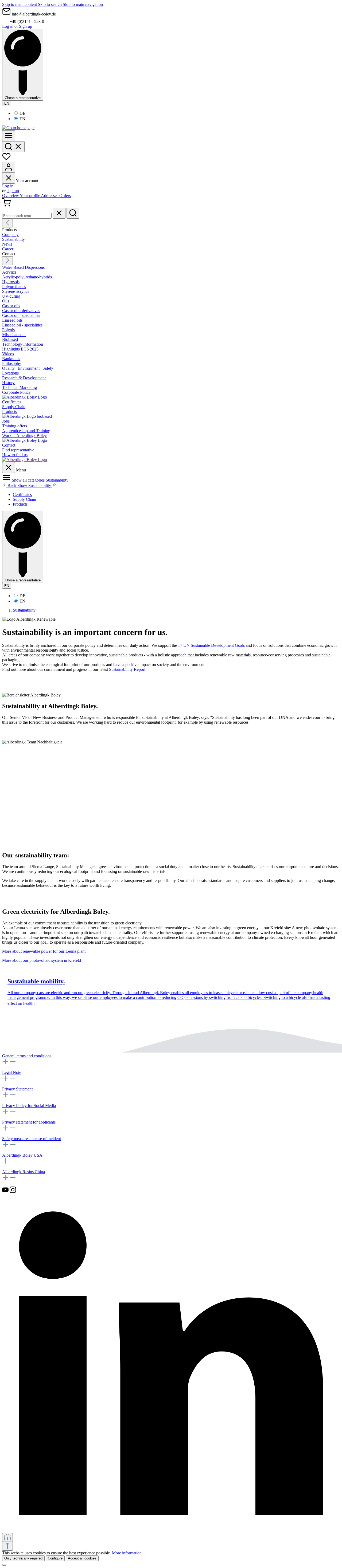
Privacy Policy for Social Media (29, 1105)
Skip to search (50, 4)
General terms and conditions (26, 1056)
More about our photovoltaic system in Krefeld (41, 960)
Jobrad (133, 992)
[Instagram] (13, 1192)
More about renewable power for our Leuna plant (44, 951)
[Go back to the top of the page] (7, 1546)
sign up (13, 190)
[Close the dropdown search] (59, 213)
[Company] (24, 397)
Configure (55, 1558)
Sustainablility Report (127, 669)
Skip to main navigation (83, 4)
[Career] (24, 440)
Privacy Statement (17, 1089)
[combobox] (27, 216)
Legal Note (11, 1072)
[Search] (13, 146)
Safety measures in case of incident (31, 1138)
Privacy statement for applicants (29, 1122)
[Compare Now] (7, 1537)
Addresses (50, 195)
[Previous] (7, 223)
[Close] (4, 1565)
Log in (8, 26)
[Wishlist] (6, 159)
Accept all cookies (82, 1558)
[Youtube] (6, 1192)
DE (22, 113)
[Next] (7, 260)
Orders (65, 195)
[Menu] (8, 135)
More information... (128, 1553)
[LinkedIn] (171, 1530)
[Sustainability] (27, 416)
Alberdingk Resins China (23, 1171)
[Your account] (8, 167)
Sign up (25, 26)
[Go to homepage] (18, 127)
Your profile (30, 195)
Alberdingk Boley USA (22, 1155)
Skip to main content (20, 4)
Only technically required (23, 1558)
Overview (11, 195)
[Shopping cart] (6, 205)
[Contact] (24, 459)
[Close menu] (8, 178)
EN (22, 118)
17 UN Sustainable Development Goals (211, 645)
